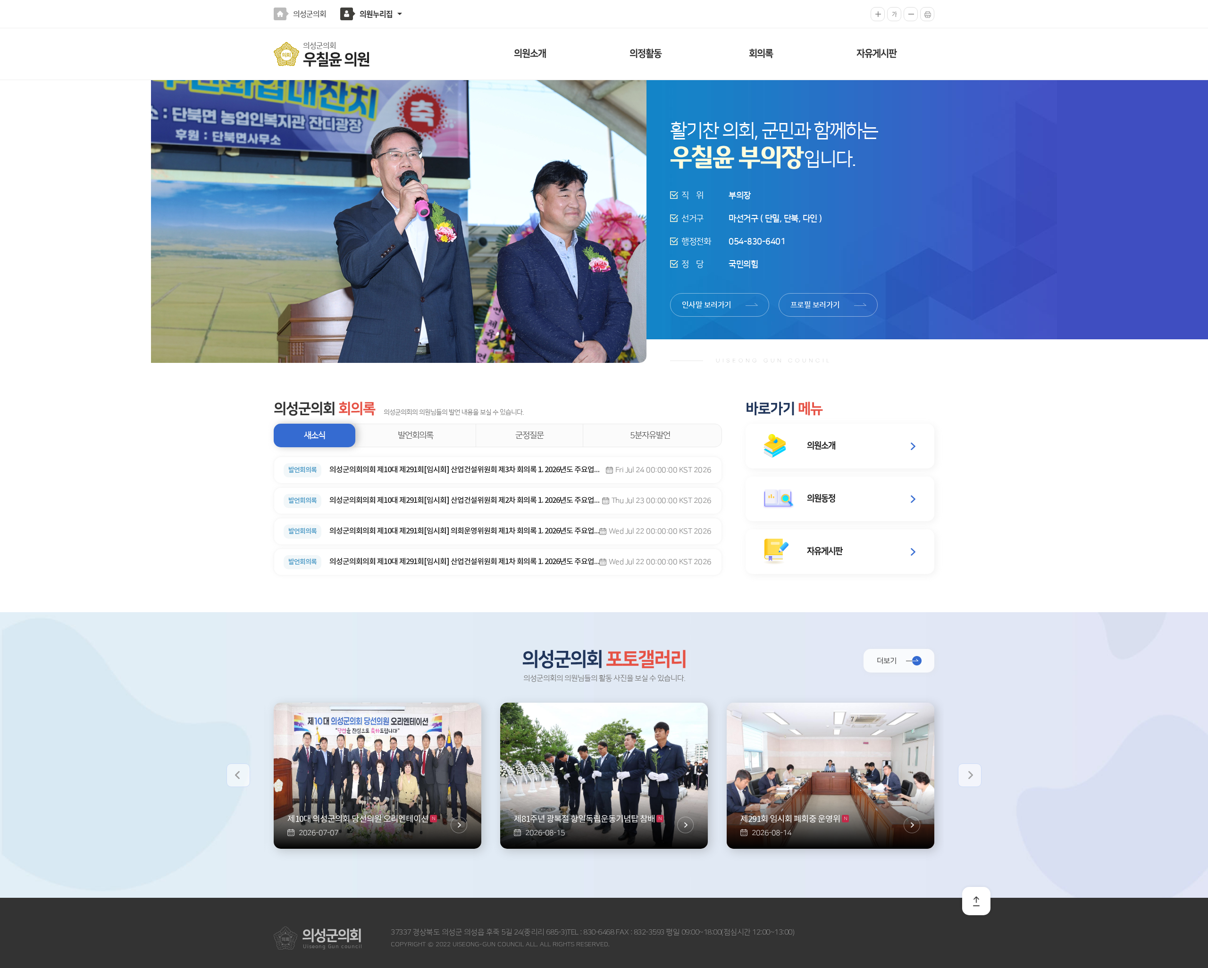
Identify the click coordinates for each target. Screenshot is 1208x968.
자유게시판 (876, 54)
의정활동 (645, 54)
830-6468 (598, 932)
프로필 (815, 305)
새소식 (314, 435)
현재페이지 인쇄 (927, 14)
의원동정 (821, 498)
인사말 (706, 305)
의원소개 (530, 54)
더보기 (887, 660)
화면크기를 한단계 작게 (911, 14)
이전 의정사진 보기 (238, 775)
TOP (976, 901)
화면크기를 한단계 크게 (878, 14)
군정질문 (529, 435)
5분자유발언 (650, 435)
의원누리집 (376, 14)
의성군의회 (309, 14)
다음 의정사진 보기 (970, 775)
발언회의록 (415, 435)
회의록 (761, 54)
